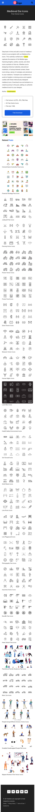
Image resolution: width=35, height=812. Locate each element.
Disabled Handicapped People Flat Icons (14, 748)
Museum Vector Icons (8, 352)
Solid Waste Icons (7, 484)
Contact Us (6, 805)
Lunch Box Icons (7, 405)
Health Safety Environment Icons (12, 431)
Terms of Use (20, 803)
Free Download (17, 113)
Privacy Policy (11, 803)
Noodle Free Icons (7, 616)
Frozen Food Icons (7, 299)
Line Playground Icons (8, 537)
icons (26, 57)
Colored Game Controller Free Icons (13, 167)
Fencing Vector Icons (8, 246)
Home (4, 803)
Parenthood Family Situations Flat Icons (14, 669)
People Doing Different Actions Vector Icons (15, 722)
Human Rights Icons (8, 378)
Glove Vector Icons (8, 325)
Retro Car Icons (6, 695)
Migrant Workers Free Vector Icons (12, 774)
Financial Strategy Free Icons (10, 193)
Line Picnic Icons (7, 510)
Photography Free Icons (9, 563)
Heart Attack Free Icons (9, 642)
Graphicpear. (11, 91)
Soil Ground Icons (7, 457)
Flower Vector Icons (8, 273)
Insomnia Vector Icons (9, 590)
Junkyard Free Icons (8, 220)
